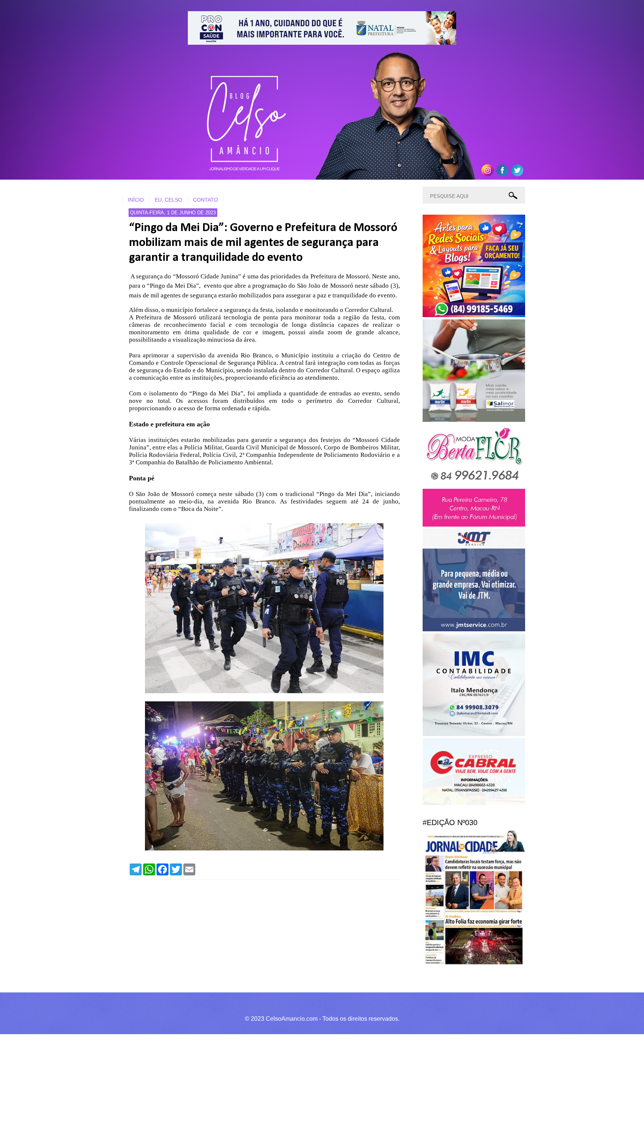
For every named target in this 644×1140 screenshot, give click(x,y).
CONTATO (205, 200)
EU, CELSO (168, 200)
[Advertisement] (223, 1086)
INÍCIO (136, 200)
